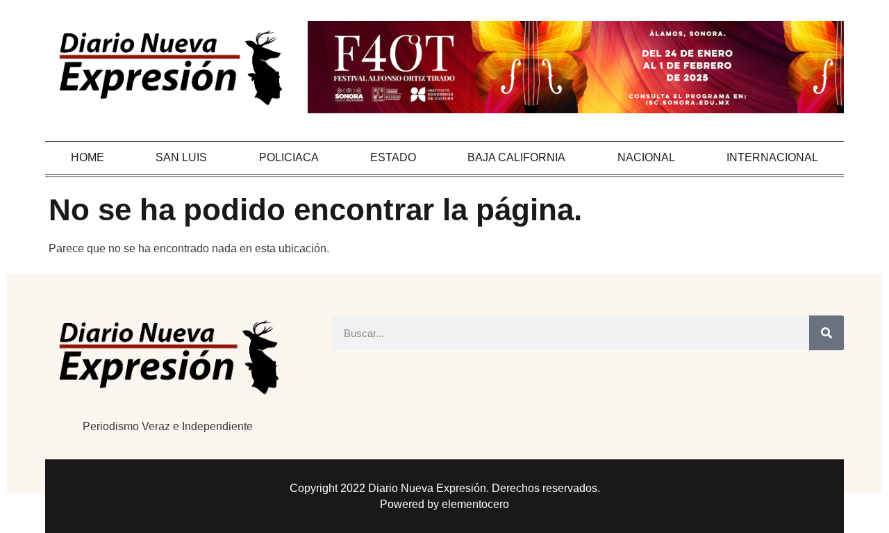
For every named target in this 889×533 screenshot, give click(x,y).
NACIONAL (646, 157)
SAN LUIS (181, 157)
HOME (87, 157)
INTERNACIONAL (772, 157)
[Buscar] (826, 332)
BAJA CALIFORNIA (516, 157)
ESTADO (393, 157)
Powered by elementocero (444, 504)
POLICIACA (289, 157)
